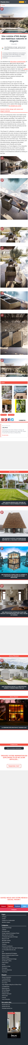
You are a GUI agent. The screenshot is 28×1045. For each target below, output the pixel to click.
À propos (4, 916)
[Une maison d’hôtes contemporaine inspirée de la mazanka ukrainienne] (14, 523)
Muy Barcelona (5, 992)
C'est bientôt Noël (6, 979)
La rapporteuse (5, 986)
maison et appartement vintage (9, 959)
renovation (4, 968)
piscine (3, 964)
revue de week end (7, 970)
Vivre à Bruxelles (6, 999)
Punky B (4, 997)
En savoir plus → (5, 435)
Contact (4, 918)
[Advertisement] (14, 455)
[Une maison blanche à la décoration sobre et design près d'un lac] (14, 671)
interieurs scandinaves (7, 946)
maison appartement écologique (9, 953)
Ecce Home (4, 982)
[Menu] (25, 2)
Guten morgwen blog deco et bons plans (11, 984)
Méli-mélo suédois (6, 940)
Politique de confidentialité (8, 920)
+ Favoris (21, 1)
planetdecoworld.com (7, 1008)
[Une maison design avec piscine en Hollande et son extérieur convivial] (14, 487)
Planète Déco (5, 2)
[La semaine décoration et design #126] (14, 712)
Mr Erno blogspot (6, 990)
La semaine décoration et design (10, 936)
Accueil (3, 5)
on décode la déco (6, 960)
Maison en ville (5, 938)
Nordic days (5, 995)
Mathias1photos (5, 988)
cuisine (26, 69)
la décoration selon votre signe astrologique (12, 947)
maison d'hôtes (5, 957)
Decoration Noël (6, 931)
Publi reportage (6, 942)
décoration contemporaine (18, 61)
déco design (3, 414)
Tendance (4, 944)
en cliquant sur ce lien (15, 106)
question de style (6, 966)
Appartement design (6, 927)
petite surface (5, 962)
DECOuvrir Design (6, 980)
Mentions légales (6, 922)
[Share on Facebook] (9, 420)
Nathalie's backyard (6, 993)
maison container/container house (10, 955)
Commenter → (23, 420)
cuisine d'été (11, 414)
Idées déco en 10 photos (8, 935)
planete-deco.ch (6, 1004)
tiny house (4, 971)
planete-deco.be (6, 1006)
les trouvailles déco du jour (9, 949)
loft (3, 951)
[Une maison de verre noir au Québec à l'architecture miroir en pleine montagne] (14, 559)
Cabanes (4, 929)
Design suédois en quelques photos (10, 933)
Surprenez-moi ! (14, 766)
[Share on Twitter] (12, 420)
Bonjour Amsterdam (6, 977)
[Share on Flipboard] (6, 420)
